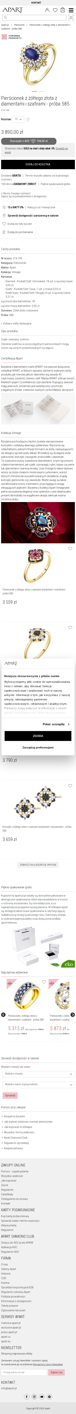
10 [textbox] (16, 119)
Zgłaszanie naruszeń (13, 1310)
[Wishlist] (55, 9)
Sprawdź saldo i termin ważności (20, 1220)
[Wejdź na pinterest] (49, 1397)
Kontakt (5, 1203)
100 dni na (18, 184)
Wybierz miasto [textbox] (14, 1073)
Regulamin (7, 1189)
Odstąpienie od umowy (14, 1198)
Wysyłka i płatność (12, 1176)
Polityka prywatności (13, 1296)
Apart (13, 267)
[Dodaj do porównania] (3, 231)
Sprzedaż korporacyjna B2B (17, 1287)
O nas (4, 1264)
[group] (28, 1014)
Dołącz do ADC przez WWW (17, 1242)
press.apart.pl (9, 1332)
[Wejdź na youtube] (42, 1397)
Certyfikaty (7, 1194)
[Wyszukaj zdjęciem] (12, 37)
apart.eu (6, 1341)
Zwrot (4, 1185)
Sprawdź (10, 1095)
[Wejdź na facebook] (27, 1397)
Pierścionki (19, 25)
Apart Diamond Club (15, 1137)
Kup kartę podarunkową (15, 1216)
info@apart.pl (9, 1388)
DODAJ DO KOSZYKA (38, 164)
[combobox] (18, 119)
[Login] (47, 9)
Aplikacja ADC (9, 1247)
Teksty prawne (9, 1305)
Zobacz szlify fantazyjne (17, 323)
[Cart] (63, 10)
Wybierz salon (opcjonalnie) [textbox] (21, 1084)
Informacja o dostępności (16, 1301)
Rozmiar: (6, 119)
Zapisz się (56, 1372)
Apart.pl (5, 25)
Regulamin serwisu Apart (15, 1292)
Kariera (5, 1282)
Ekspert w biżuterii (14, 1116)
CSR (3, 1278)
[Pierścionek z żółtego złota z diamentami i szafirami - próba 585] (27, 995)
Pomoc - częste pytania (14, 1171)
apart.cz (6, 1336)
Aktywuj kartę (8, 1225)
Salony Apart (8, 1269)
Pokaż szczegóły (54, 724)
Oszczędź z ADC (29, 141)
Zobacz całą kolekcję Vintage (38, 865)
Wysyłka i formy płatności (19, 1132)
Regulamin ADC (10, 1251)
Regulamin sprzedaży (16, 1143)
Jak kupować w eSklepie (18, 1127)
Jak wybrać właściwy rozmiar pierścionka (28, 1121)
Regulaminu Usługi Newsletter (48, 1364)
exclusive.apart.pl (11, 1327)
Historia (5, 1273)
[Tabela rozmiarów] (28, 119)
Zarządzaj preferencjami (38, 747)
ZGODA (38, 735)
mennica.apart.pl (10, 1323)
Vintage (16, 272)
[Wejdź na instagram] (34, 1397)
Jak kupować (8, 1180)
